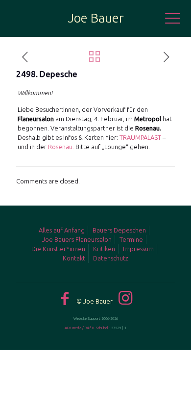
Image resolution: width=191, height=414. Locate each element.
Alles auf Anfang (62, 230)
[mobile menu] (177, 19)
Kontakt (74, 258)
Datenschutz (110, 258)
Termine (131, 239)
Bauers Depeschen (119, 230)
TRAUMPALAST (140, 137)
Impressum (138, 248)
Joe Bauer (96, 18)
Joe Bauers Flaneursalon (77, 239)
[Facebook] (64, 298)
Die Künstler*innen (58, 248)
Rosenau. (61, 146)
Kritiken (104, 248)
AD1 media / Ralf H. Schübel (86, 328)
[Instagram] (125, 298)
